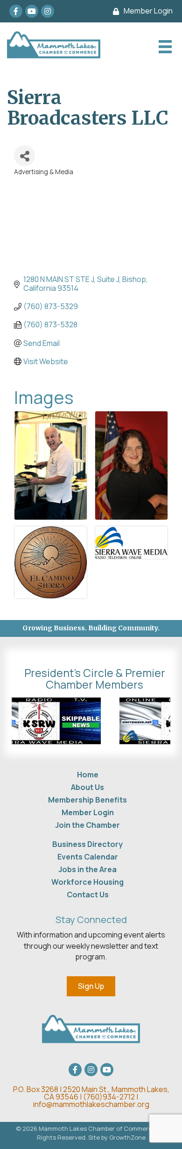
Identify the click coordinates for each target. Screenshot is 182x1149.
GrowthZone (127, 1137)
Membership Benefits (87, 800)
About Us (87, 787)
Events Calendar (87, 857)
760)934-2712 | (112, 1097)
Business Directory (87, 844)
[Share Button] (24, 155)
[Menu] (164, 46)
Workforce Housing (87, 882)
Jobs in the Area (87, 869)
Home (87, 774)
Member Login (88, 812)
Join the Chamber (87, 825)
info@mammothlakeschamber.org (91, 1104)
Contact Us (88, 894)
